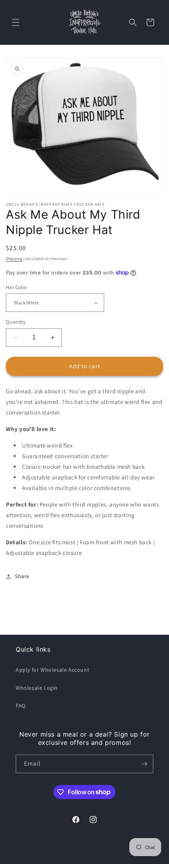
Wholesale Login (37, 687)
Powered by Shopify (136, 857)
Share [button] (22, 576)
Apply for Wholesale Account (52, 669)
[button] (15, 22)
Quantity (16, 322)
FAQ (21, 705)
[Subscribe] (144, 764)
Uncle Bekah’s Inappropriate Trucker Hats (72, 857)
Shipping (14, 258)
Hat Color (16, 287)
